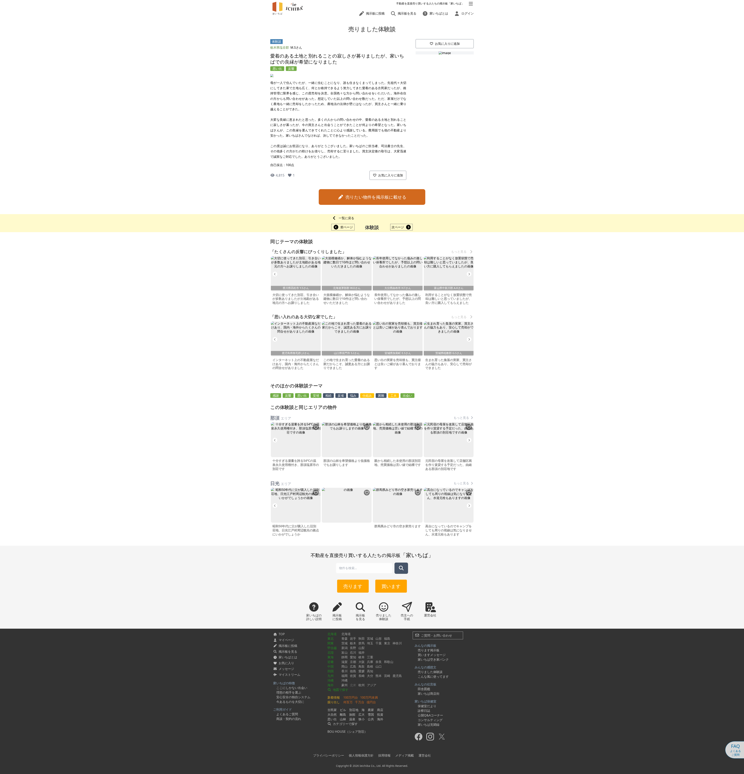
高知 (370, 671)
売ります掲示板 (428, 650)
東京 (387, 643)
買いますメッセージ (432, 655)
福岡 (344, 676)
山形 (378, 638)
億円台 (371, 702)
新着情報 (333, 697)
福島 (387, 638)
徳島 (353, 671)
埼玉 (370, 643)
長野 (353, 648)
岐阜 (361, 657)
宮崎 (387, 676)
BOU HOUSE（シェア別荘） (347, 731)
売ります (353, 586)
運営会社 (424, 755)
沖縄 (330, 680)
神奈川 (397, 643)
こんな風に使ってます (433, 676)
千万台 (359, 702)
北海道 (332, 634)
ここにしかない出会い (291, 688)
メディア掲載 (404, 755)
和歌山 (388, 662)
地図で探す (340, 690)
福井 (361, 652)
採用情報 (384, 755)
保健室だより (427, 706)
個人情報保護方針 (361, 755)
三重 (370, 657)
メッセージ (286, 669)
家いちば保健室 (425, 701)
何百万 (348, 702)
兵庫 (370, 662)
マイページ (286, 640)
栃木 (353, 643)
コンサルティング (430, 720)
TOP (282, 634)
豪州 (344, 685)
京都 (353, 662)
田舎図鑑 (424, 689)
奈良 (378, 662)
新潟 (344, 648)
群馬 (361, 643)
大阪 (361, 662)
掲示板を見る (288, 651)
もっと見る (459, 251)
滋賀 (344, 662)
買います (391, 586)
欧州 (361, 685)
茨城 (344, 643)
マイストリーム (289, 674)
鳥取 (361, 666)
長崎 (361, 676)
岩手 (353, 638)
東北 (330, 638)
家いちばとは (288, 657)
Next (469, 274)
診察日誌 (424, 710)
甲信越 (332, 648)
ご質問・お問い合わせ (436, 635)
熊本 (378, 676)
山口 (378, 666)
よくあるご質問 (287, 714)
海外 (330, 685)
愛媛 (361, 671)
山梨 (361, 648)
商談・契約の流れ (288, 719)
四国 (330, 671)
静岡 (344, 657)
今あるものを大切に (290, 702)
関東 (330, 643)
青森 (344, 638)
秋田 (361, 638)
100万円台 (350, 697)
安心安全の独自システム (293, 697)
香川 (344, 671)
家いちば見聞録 (428, 724)
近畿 (330, 662)
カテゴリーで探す (345, 724)
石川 (353, 652)
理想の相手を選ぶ (288, 692)
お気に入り (286, 663)
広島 (353, 666)
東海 (330, 657)
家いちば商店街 (428, 693)
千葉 (378, 643)
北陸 (330, 652)
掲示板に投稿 (288, 646)
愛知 (353, 657)
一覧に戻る (346, 218)
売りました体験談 (430, 672)
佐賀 (353, 676)
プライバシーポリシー (328, 755)
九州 (330, 676)
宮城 (370, 638)
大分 (370, 676)
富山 (344, 652)
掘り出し (333, 702)
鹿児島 (397, 676)
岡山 (344, 666)
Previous (275, 274)
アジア (371, 685)
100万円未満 (369, 697)
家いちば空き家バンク (433, 659)
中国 (330, 666)
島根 (370, 666)
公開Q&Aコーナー (430, 715)
